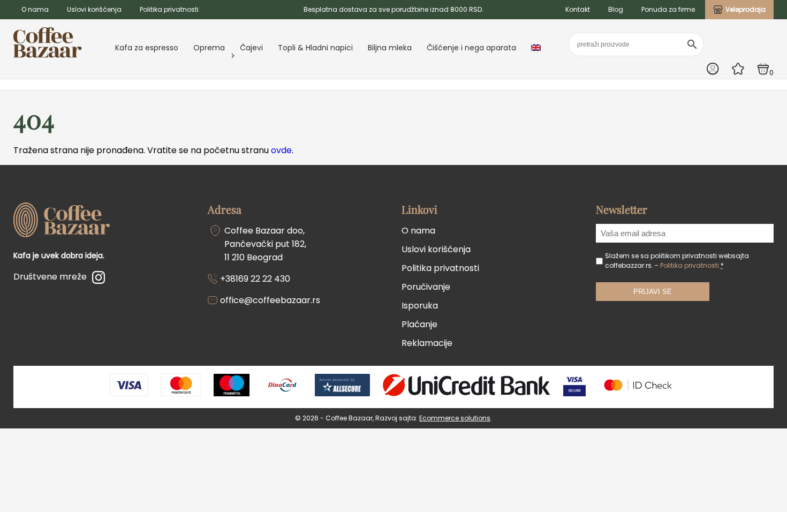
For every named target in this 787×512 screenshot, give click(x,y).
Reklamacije (427, 343)
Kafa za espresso (146, 47)
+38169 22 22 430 (255, 279)
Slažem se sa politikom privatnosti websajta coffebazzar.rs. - (677, 260)
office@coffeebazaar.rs (270, 300)
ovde (281, 150)
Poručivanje (426, 287)
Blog (615, 9)
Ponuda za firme (668, 9)
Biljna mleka (390, 47)
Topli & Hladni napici (315, 47)
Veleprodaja (745, 9)
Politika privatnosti (169, 9)
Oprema (209, 47)
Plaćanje (419, 324)
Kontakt (577, 9)
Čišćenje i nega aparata (471, 47)
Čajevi (251, 47)
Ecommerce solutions (454, 418)
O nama (35, 9)
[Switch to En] (536, 47)
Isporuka (420, 305)
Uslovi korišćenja (94, 9)
